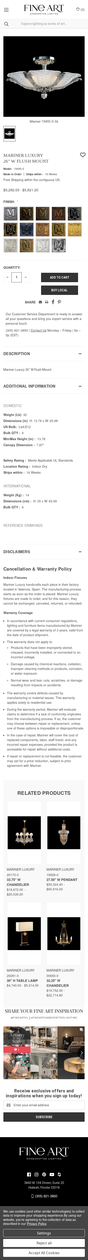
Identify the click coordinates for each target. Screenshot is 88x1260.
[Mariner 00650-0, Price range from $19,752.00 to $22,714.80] (64, 934)
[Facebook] (53, 302)
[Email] (40, 302)
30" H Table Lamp (22, 980)
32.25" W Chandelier (57, 983)
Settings (44, 1233)
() (82, 9)
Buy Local (59, 290)
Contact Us (38, 330)
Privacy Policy (36, 1223)
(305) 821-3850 (17, 330)
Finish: (9, 201)
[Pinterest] (59, 302)
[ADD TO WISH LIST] (83, 155)
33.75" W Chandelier (18, 882)
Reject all (44, 1243)
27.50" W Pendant (61, 879)
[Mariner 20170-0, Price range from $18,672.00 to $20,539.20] (24, 833)
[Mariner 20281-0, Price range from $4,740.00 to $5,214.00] (24, 934)
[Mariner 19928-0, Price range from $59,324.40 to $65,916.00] (64, 833)
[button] (44, 353)
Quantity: (12, 267)
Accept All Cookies (44, 1252)
